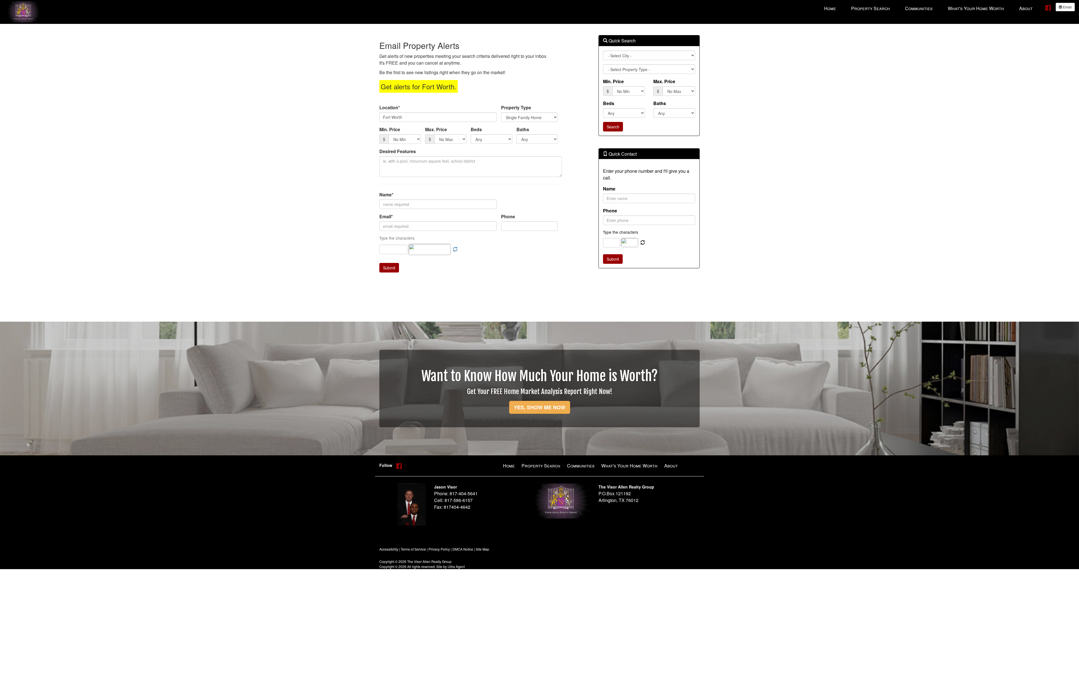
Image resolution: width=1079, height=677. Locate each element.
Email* (386, 216)
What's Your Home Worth (629, 465)
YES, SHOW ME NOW (539, 407)
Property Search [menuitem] (870, 8)
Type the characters (620, 232)
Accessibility (388, 549)
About (671, 465)
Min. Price (389, 129)
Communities (581, 465)
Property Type (516, 107)
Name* (386, 194)
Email (1067, 6)
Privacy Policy (439, 549)
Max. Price (436, 129)
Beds (476, 129)
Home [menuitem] (830, 8)
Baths (522, 129)
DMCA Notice (462, 549)
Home (509, 465)
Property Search (541, 465)
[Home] (23, 11)
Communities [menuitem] (919, 8)
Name (609, 188)
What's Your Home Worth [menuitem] (976, 8)
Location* (389, 107)
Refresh (643, 243)
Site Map (482, 549)
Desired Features (397, 151)
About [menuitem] (1026, 8)
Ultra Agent (456, 566)
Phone (508, 216)
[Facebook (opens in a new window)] (1048, 7)
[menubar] (928, 8)
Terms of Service (413, 549)
